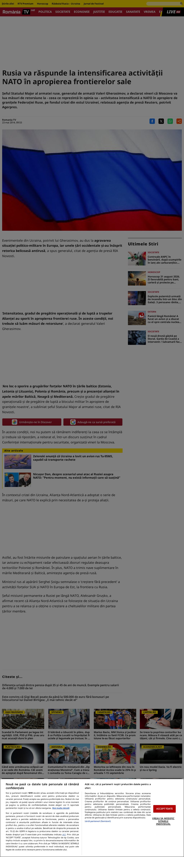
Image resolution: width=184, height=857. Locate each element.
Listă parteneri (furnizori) (98, 821)
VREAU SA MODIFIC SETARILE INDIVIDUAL (163, 821)
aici (64, 834)
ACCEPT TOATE (164, 808)
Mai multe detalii (60, 808)
